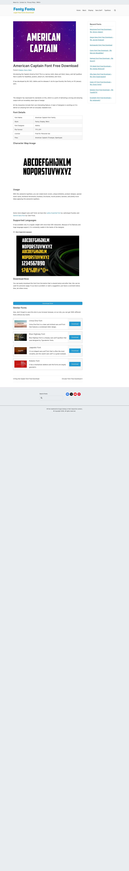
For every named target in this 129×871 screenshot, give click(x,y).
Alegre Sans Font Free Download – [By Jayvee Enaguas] (101, 38)
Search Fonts (44, 393)
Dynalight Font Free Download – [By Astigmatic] (101, 99)
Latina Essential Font (54, 213)
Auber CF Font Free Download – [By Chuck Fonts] (101, 83)
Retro (30, 70)
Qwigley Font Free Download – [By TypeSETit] (101, 91)
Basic (84, 10)
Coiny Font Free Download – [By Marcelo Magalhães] (101, 52)
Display (90, 10)
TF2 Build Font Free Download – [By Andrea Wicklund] (101, 67)
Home (79, 10)
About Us (16, 2)
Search (42, 398)
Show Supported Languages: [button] (24, 232)
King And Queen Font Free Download (26, 379)
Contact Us (23, 2)
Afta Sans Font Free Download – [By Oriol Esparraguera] (101, 75)
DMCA (38, 2)
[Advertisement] (48, 91)
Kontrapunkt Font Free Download (101, 45)
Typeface (107, 10)
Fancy (26, 70)
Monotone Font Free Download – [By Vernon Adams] (101, 30)
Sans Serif (98, 10)
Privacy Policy (31, 2)
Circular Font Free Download (71, 379)
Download (75, 324)
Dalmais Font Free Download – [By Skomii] (101, 59)
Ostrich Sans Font (19, 215)
